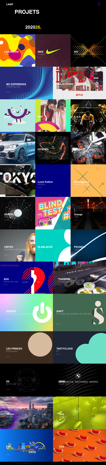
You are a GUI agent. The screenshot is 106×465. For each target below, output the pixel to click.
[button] (99, 4)
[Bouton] (33, 51)
